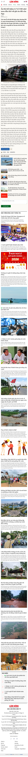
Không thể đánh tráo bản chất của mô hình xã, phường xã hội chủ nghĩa (14, 491)
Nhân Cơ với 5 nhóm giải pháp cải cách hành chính (13, 339)
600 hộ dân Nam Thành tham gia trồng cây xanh (14, 368)
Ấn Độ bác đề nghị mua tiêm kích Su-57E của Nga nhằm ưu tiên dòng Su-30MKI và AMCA (17, 183)
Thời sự (14, 4)
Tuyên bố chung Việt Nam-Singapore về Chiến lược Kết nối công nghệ (13, 217)
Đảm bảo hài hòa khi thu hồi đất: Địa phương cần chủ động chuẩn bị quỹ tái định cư (14, 612)
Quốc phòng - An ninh (19, 745)
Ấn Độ (4, 152)
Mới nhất (5, 4)
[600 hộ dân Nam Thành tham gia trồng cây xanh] (14, 386)
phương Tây (12, 152)
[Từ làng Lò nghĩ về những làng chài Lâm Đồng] (14, 295)
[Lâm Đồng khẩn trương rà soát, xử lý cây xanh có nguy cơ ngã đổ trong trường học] (14, 570)
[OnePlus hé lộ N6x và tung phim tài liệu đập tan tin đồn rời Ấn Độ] (4, 195)
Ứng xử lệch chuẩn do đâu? (9, 430)
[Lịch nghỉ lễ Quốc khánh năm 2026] (14, 261)
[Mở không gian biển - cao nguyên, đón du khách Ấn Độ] (4, 171)
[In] (11, 149)
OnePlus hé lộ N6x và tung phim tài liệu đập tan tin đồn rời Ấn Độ (17, 194)
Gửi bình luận (6, 206)
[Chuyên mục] (2, 1)
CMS (12, 754)
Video (2, 750)
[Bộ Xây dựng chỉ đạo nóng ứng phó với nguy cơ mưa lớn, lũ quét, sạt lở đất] (14, 599)
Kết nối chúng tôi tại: (14, 736)
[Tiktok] (11, 738)
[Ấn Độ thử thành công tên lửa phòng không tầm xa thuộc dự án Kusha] (4, 189)
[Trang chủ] (2, 4)
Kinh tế (18, 4)
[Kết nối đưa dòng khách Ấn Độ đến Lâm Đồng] (4, 177)
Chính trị (10, 4)
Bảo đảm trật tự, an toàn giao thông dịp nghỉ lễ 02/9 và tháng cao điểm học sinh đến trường (13, 522)
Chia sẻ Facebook (5, 149)
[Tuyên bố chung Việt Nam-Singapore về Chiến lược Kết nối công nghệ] (14, 232)
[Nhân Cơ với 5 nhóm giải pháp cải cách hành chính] (14, 355)
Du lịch (16, 747)
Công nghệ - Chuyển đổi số (20, 748)
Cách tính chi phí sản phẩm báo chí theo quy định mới (14, 308)
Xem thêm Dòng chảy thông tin (11, 213)
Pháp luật (3, 745)
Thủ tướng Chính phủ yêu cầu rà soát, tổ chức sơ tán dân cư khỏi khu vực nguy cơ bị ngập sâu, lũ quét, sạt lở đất (14, 400)
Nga (8, 152)
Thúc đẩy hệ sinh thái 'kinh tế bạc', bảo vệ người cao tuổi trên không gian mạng (13, 643)
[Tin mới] (4, 1)
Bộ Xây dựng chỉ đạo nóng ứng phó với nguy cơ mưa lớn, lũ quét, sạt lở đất (12, 583)
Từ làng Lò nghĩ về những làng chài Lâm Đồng (13, 273)
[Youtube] (14, 738)
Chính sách (3, 748)
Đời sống (23, 4)
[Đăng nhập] (24, 1)
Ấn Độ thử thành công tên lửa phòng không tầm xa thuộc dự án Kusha (17, 189)
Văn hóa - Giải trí (4, 747)
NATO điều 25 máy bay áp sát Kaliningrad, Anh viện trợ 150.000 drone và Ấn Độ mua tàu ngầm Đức (20, 162)
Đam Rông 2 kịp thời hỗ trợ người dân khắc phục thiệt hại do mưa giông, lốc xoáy (14, 460)
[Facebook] (17, 738)
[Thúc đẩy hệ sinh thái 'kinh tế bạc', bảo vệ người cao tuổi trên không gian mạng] (14, 661)
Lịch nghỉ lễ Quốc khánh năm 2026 (12, 245)
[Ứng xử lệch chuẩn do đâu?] (14, 447)
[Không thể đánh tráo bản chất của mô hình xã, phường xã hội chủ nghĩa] (14, 508)
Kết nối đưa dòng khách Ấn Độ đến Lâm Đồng (17, 176)
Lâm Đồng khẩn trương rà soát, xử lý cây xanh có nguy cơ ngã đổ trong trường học (13, 552)
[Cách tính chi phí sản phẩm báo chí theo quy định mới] (14, 326)
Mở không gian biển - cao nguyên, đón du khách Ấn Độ (16, 170)
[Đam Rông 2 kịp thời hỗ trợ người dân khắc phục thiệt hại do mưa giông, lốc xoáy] (14, 478)
